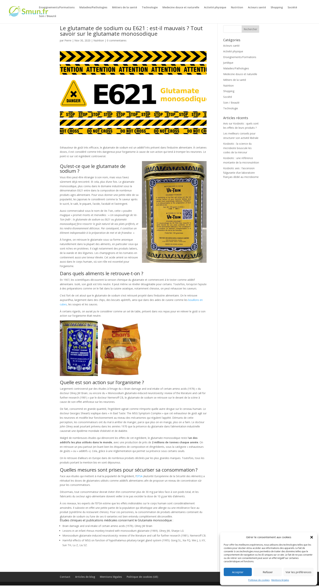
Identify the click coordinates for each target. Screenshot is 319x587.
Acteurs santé (257, 7)
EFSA (139, 476)
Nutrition (237, 7)
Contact (65, 576)
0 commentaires (116, 40)
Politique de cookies (259, 580)
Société (292, 7)
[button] (311, 537)
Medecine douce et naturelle (180, 7)
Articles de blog (85, 576)
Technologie (150, 7)
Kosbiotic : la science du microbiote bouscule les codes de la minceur (237, 148)
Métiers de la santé (124, 7)
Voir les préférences (298, 572)
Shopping (277, 7)
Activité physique (215, 7)
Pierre (67, 40)
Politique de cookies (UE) (142, 576)
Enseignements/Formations (57, 7)
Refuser (268, 572)
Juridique (228, 62)
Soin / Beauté (47, 16)
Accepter (237, 572)
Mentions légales (280, 580)
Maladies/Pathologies (93, 7)
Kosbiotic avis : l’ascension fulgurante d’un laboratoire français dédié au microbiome (241, 172)
